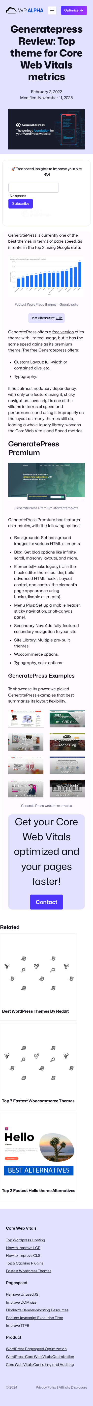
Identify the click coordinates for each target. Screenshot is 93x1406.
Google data (68, 247)
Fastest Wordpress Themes (28, 1271)
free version (63, 331)
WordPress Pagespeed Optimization (36, 1349)
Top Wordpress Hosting (25, 1240)
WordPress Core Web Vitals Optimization (40, 1356)
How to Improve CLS (23, 1255)
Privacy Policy (46, 1387)
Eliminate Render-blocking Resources (37, 1310)
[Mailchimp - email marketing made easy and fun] (35, 216)
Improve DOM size (21, 1302)
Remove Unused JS (22, 1294)
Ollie (59, 318)
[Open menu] (52, 10)
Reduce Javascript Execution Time (34, 1318)
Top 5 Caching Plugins (24, 1263)
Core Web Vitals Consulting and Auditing (40, 1364)
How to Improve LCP (23, 1248)
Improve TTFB (17, 1325)
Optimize (71, 10)
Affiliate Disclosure (73, 1387)
